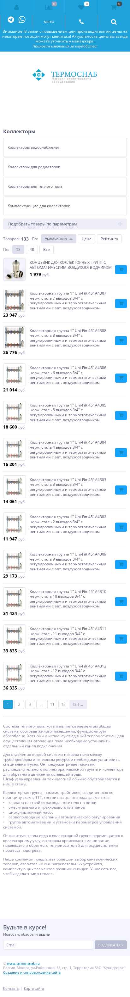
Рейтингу (109, 238)
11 (52, 704)
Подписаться (111, 945)
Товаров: (11, 238)
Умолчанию (56, 238)
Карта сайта (34, 988)
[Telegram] (11, 20)
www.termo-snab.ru (23, 963)
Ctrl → (78, 704)
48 (32, 249)
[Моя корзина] (114, 7)
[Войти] (16, 7)
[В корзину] (121, 269)
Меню (49, 21)
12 (18, 249)
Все (46, 249)
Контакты (11, 988)
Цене (87, 238)
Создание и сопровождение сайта (32, 972)
